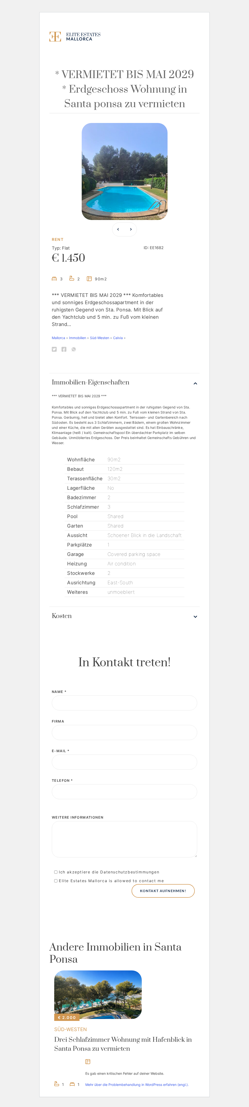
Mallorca (58, 338)
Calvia (118, 338)
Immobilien (77, 338)
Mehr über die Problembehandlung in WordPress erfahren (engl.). (137, 1085)
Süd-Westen (99, 338)
